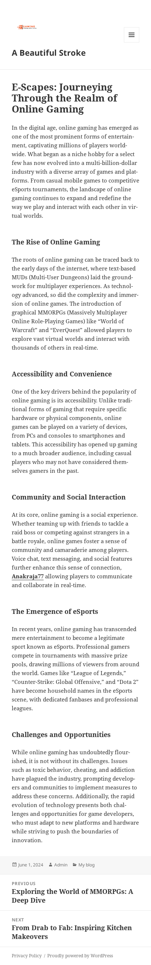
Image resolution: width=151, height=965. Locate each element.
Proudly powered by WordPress (80, 956)
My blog (86, 865)
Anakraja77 (28, 576)
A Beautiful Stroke (49, 52)
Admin (60, 865)
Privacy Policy (27, 956)
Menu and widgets (131, 42)
